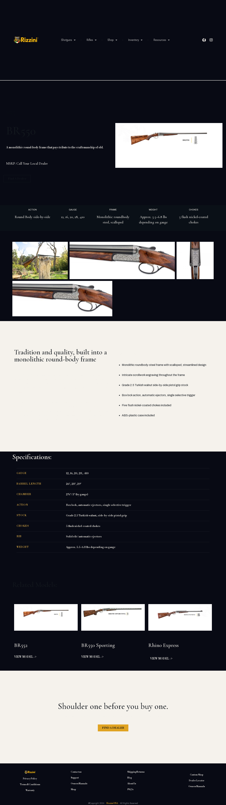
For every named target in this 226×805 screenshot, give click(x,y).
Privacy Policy (30, 778)
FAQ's (130, 789)
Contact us (76, 772)
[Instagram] (211, 40)
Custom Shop (196, 774)
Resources (159, 40)
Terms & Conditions (30, 784)
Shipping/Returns (135, 772)
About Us (131, 783)
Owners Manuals (79, 783)
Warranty (30, 790)
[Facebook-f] (204, 40)
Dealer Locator (196, 780)
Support (75, 778)
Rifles (90, 40)
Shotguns (66, 40)
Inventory (133, 40)
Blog (129, 778)
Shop (111, 40)
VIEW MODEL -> (25, 657)
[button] (113, 237)
